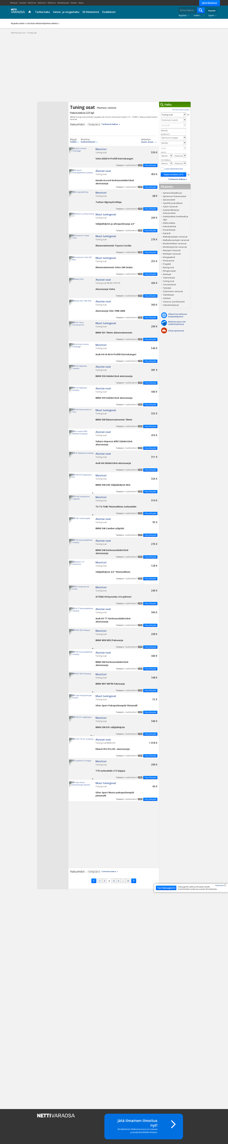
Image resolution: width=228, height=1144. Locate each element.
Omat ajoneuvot (176, 330)
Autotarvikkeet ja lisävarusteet (171, 211)
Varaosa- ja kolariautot (174, 301)
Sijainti (211, 15)
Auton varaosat (170, 206)
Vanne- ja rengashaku (66, 12)
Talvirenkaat (169, 277)
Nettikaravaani (63, 3)
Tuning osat (113, 156)
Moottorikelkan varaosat (174, 243)
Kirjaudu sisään (17, 23)
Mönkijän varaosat (172, 253)
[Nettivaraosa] (17, 12)
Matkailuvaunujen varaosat (176, 240)
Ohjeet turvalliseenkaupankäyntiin (177, 315)
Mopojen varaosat (171, 250)
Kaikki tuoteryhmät (200, 15)
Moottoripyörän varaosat (175, 246)
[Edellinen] (93, 880)
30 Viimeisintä (90, 12)
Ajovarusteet (169, 199)
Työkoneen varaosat (173, 291)
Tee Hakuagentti (166, 887)
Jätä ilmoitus (209, 3)
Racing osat (168, 267)
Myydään (183, 15)
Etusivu (30, 12)
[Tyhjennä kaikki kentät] (188, 174)
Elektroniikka (169, 223)
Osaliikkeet (109, 12)
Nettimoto (32, 3)
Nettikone (52, 3)
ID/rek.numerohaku (180, 109)
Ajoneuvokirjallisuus (172, 192)
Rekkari (74, 3)
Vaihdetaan (168, 294)
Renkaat (167, 274)
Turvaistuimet (169, 284)
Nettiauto (14, 3)
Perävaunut (168, 260)
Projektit (167, 264)
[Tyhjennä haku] (188, 114)
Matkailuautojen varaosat (175, 236)
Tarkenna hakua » (110, 124)
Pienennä (219, 885)
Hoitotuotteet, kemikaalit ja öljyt (175, 218)
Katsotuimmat (169, 226)
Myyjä (73, 139)
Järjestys (146, 139)
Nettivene (42, 3)
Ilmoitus (85, 139)
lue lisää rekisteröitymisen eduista (42, 23)
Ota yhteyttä (150, 165)
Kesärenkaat (169, 229)
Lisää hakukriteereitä (174, 168)
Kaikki (73, 141)
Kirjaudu (211, 10)
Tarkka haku (42, 12)
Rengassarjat (169, 270)
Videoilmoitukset (171, 305)
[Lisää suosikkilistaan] (72, 150)
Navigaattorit (169, 257)
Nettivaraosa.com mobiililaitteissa (177, 322)
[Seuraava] (133, 880)
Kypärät (166, 233)
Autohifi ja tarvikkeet (172, 203)
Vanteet (166, 298)
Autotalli (22, 3)
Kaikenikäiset (88, 141)
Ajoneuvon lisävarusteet (174, 196)
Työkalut (167, 288)
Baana (81, 3)
